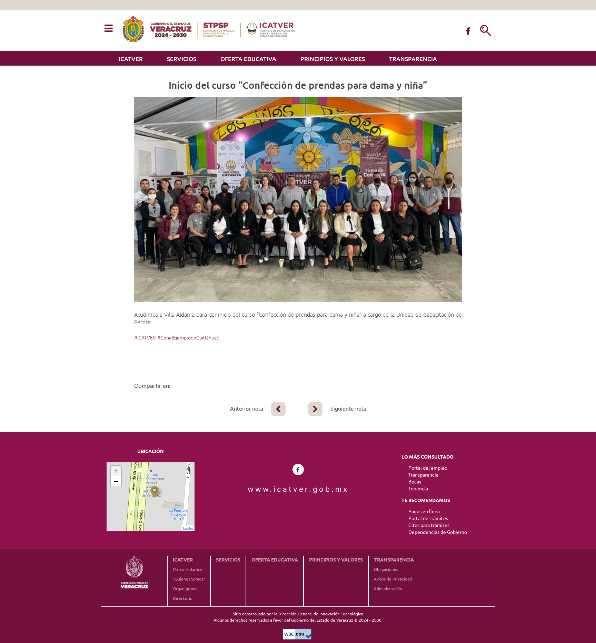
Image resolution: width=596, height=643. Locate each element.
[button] (108, 29)
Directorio (182, 598)
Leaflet (188, 528)
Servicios (181, 59)
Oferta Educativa (248, 59)
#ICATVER (145, 337)
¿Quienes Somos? (189, 579)
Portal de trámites (428, 518)
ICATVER (131, 59)
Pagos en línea (424, 511)
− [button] (116, 481)
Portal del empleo (427, 468)
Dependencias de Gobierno (437, 532)
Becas (414, 481)
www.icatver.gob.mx (298, 489)
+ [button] (116, 471)
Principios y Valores (332, 59)
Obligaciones (386, 569)
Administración (388, 588)
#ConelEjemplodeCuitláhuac (188, 337)
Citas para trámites (428, 525)
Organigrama (185, 588)
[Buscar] (485, 31)
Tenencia (418, 488)
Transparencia (413, 59)
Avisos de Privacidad (393, 579)
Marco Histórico (187, 569)
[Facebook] (468, 31)
